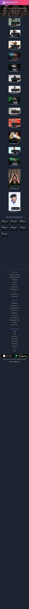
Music (25, 10)
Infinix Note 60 (14, 296)
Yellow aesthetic (14, 338)
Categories (7, 5)
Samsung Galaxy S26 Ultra (14, 274)
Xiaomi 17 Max (14, 324)
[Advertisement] (14, 253)
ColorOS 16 (14, 282)
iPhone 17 (15, 284)
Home (6, 2)
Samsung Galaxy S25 (14, 289)
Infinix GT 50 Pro (14, 310)
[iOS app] (7, 355)
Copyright (19, 359)
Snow (14, 348)
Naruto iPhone (14, 341)
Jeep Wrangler (14, 303)
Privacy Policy (5, 359)
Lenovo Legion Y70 (14, 317)
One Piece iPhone (14, 343)
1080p (14, 334)
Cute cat (14, 350)
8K (14, 291)
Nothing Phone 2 (14, 294)
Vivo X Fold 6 (14, 315)
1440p (14, 331)
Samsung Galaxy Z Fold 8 (14, 277)
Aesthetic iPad (14, 346)
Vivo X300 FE (14, 322)
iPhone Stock (14, 279)
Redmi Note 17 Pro (14, 305)
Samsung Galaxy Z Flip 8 (14, 308)
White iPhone (14, 336)
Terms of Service (12, 359)
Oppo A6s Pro (14, 312)
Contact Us (24, 359)
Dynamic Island (14, 286)
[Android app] (21, 355)
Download (16, 23)
